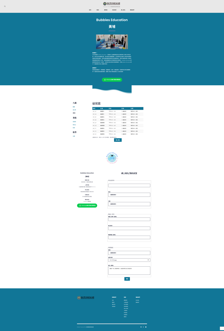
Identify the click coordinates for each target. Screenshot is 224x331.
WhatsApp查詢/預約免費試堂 (113, 79)
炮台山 (74, 124)
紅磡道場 (125, 314)
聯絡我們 (132, 10)
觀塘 (74, 106)
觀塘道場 (125, 300)
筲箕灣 (74, 121)
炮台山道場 (126, 308)
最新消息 (113, 304)
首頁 (90, 10)
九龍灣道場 (126, 302)
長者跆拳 (114, 10)
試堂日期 (110, 257)
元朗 (74, 136)
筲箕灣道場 (126, 306)
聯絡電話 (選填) (112, 234)
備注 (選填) (111, 265)
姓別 (109, 191)
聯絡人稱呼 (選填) (112, 216)
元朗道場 (125, 310)
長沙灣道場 (126, 304)
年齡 (109, 201)
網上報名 (123, 10)
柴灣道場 (125, 312)
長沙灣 (74, 109)
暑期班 (113, 302)
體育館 (105, 10)
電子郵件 (110, 225)
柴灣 (74, 127)
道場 (98, 10)
